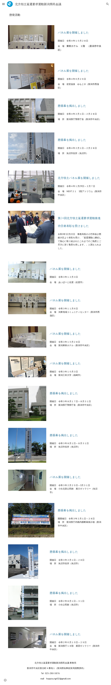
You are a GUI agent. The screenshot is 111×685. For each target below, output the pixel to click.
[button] (3, 4)
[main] (55, 14)
